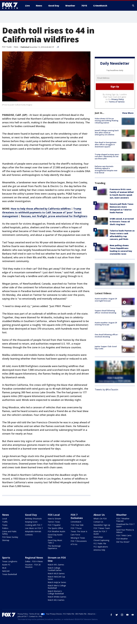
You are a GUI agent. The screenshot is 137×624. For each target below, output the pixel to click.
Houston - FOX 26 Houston (33, 565)
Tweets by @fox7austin (106, 389)
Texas (4, 525)
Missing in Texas (78, 538)
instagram (122, 615)
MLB (4, 568)
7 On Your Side (77, 525)
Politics (5, 528)
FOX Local (54, 514)
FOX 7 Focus (76, 528)
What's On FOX (100, 518)
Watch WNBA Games (57, 596)
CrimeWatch (76, 521)
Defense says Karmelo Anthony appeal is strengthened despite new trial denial (106, 169)
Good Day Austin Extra (55, 535)
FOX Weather (122, 538)
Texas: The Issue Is (79, 531)
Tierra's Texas (54, 521)
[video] (128, 301)
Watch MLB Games (56, 573)
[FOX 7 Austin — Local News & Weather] (11, 5)
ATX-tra (74, 544)
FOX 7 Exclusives (77, 516)
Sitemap (5, 540)
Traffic (5, 521)
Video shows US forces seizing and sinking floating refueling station (106, 120)
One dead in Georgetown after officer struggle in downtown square (105, 144)
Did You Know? (122, 542)
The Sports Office (55, 528)
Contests (29, 534)
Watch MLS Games (56, 600)
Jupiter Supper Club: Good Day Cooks (106, 347)
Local (4, 518)
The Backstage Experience (54, 547)
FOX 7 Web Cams (123, 535)
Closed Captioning (101, 540)
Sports (6, 557)
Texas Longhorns (9, 561)
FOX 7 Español (54, 525)
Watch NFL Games (56, 564)
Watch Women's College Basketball (56, 592)
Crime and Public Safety (9, 532)
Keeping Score (31, 521)
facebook (111, 615)
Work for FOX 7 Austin (100, 532)
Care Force (75, 534)
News (16, 47)
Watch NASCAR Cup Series (56, 577)
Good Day (31, 514)
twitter (117, 615)
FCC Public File (100, 543)
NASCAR (5, 571)
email (133, 615)
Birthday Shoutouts (33, 518)
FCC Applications (101, 546)
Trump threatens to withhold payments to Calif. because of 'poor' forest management (42, 212)
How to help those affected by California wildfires (41, 208)
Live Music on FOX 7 (34, 528)
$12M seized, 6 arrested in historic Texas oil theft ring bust (122, 221)
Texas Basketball (9, 574)
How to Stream (54, 518)
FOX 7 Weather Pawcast (122, 519)
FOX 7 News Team (102, 528)
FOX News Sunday (10, 537)
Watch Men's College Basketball (57, 586)
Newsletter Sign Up (102, 525)
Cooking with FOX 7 (33, 525)
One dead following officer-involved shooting (106, 335)
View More (128, 113)
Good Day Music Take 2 (55, 541)
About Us (99, 514)
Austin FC (6, 564)
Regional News (34, 557)
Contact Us (98, 521)
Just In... (99, 112)
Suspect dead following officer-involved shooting (105, 311)
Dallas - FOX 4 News (34, 561)
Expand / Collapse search (133, 5)
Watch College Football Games (55, 569)
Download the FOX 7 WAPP (125, 525)
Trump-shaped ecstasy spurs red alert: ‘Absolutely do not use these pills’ (107, 156)
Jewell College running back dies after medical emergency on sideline (107, 132)
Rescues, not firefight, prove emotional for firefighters (54, 216)
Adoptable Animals (33, 531)
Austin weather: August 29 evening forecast (106, 323)
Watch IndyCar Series (57, 582)
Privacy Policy (117, 99)
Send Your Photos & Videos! (125, 531)
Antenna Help (99, 550)
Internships (98, 537)
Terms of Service (116, 101)
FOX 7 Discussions (79, 541)
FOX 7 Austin (7, 47)
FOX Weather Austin (56, 531)
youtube (127, 615)
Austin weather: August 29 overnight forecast (106, 299)
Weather (121, 514)
